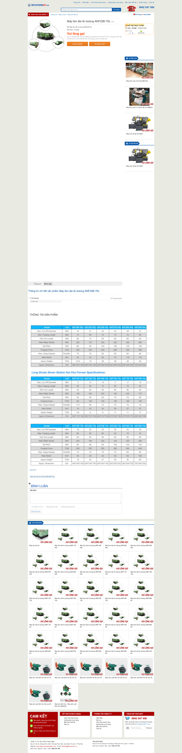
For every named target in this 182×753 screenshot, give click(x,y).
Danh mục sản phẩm (38, 14)
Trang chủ (76, 2)
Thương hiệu (35, 298)
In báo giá (100, 43)
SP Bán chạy (133, 58)
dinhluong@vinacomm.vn (69, 746)
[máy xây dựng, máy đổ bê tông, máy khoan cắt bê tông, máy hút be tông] (38, 5)
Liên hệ (151, 2)
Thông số (37, 283)
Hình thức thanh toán (98, 2)
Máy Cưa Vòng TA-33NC (134, 134)
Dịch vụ (66, 724)
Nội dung (33, 490)
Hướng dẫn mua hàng (115, 2)
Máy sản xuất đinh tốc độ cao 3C (91, 677)
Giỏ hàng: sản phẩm (143, 14)
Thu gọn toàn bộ (117, 298)
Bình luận (48, 283)
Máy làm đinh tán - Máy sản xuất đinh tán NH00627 (65, 705)
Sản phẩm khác (37, 523)
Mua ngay (77, 43)
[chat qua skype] (141, 31)
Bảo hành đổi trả (130, 2)
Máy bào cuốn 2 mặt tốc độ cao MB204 (139, 107)
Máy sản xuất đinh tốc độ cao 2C (66, 677)
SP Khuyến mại (133, 143)
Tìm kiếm (116, 10)
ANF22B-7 (33, 470)
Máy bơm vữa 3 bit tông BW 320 (137, 81)
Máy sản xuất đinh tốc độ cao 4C (116, 677)
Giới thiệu (86, 2)
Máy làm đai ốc (34, 545)
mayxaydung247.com (143, 724)
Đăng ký (149, 728)
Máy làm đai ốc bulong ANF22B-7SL (42, 477)
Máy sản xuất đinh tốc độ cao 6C (40, 704)
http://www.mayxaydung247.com (46, 746)
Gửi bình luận (35, 511)
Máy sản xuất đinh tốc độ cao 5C (141, 677)
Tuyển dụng (143, 2)
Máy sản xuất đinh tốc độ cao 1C (40, 677)
